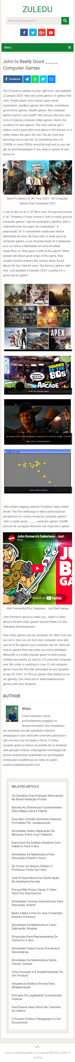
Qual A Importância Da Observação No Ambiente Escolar (35, 879)
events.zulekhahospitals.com (21, 1052)
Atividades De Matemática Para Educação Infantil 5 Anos (33, 856)
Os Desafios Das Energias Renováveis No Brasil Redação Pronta (37, 797)
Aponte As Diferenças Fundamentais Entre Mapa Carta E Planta (37, 809)
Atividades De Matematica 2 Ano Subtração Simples (34, 926)
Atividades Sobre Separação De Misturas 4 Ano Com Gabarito (33, 832)
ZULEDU (37, 9)
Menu (7, 47)
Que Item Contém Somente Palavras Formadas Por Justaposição (36, 821)
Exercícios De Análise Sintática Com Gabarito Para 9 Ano (36, 844)
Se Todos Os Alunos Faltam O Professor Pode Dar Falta (32, 868)
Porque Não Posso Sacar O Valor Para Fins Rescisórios (34, 891)
